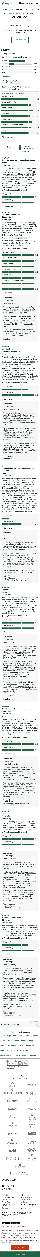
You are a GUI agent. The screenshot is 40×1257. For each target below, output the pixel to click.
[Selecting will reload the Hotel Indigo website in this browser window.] (31, 1101)
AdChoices (24, 1202)
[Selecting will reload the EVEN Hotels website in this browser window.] (12, 1133)
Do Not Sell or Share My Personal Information (28, 1205)
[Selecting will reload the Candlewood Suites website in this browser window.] (20, 1166)
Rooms (11, 9)
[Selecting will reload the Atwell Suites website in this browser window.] (31, 1150)
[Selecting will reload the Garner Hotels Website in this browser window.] (31, 1142)
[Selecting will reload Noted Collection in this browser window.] (12, 1109)
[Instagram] (12, 1186)
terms (5, 1237)
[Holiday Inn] (7, 3)
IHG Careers (25, 1195)
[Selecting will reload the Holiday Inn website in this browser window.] (12, 1142)
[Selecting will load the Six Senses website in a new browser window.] (12, 1084)
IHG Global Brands (8, 1197)
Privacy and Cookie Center (8, 1204)
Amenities (19, 9)
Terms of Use (6, 1202)
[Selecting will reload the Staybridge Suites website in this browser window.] (12, 1158)
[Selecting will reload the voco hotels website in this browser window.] (31, 1109)
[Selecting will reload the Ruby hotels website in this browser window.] (12, 1117)
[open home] (1, 1065)
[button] (37, 3)
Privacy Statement (8, 1240)
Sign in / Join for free (27, 3)
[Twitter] (8, 1186)
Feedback (24, 1208)
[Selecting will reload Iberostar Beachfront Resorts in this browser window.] (12, 1125)
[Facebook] (3, 1186)
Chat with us (6, 1199)
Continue (20, 1247)
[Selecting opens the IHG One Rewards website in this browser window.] (20, 1173)
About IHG (5, 1195)
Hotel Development (27, 1197)
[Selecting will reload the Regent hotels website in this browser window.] (31, 1084)
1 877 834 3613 (25, 1214)
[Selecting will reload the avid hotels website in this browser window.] (12, 1150)
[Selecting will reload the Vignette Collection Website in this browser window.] (31, 1092)
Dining (28, 9)
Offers (4, 9)
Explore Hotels (25, 1199)
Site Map (5, 1208)
